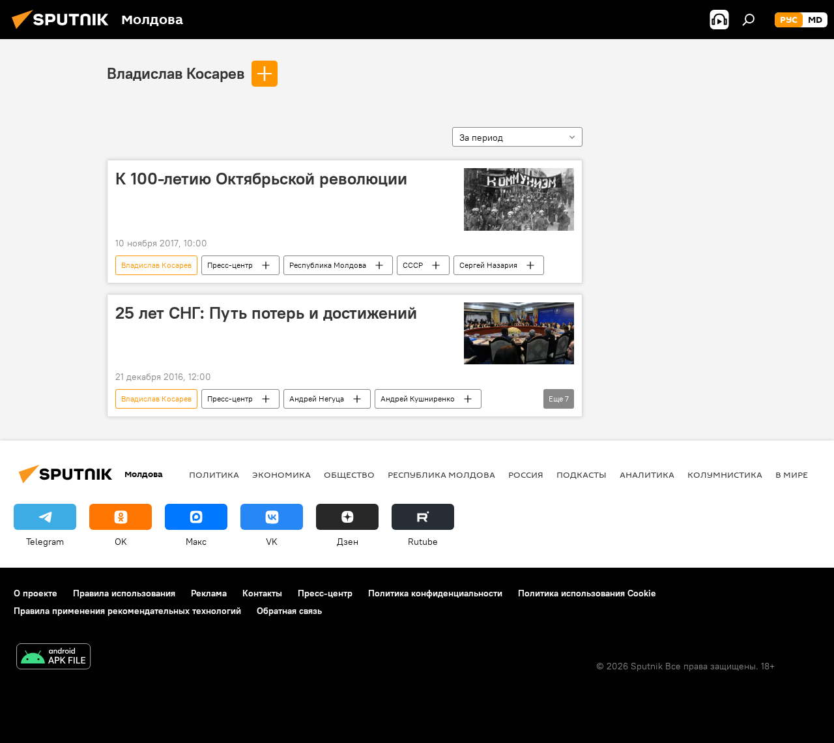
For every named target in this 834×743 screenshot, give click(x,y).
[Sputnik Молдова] (64, 30)
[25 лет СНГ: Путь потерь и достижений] (519, 333)
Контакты (262, 593)
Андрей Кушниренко (418, 398)
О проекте (35, 593)
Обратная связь (289, 611)
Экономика (281, 474)
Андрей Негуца (316, 398)
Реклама (209, 593)
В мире (791, 474)
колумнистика (724, 474)
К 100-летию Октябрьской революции (261, 178)
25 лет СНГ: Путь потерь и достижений (266, 312)
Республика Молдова (327, 265)
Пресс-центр (230, 265)
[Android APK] (53, 658)
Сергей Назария (488, 265)
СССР (413, 265)
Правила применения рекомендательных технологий (127, 611)
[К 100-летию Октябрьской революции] (519, 199)
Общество (349, 474)
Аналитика (647, 474)
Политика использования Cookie (587, 593)
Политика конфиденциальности (435, 593)
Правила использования (124, 593)
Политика (214, 474)
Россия (525, 474)
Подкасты (581, 474)
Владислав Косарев (175, 73)
